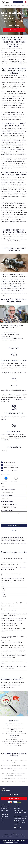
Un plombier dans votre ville (20, 810)
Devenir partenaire (5, 818)
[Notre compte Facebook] (17, 827)
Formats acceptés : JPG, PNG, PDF (8, 504)
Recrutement (17, 808)
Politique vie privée (22, 836)
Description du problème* (7, 510)
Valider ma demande (14, 525)
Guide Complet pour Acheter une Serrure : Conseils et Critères (14, 761)
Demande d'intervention (14, 798)
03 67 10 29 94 (14, 30)
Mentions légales (7, 834)
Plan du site (15, 836)
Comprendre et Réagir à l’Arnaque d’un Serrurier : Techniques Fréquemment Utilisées (14, 774)
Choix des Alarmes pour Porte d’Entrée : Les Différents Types (14, 769)
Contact (2, 822)
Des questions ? (4, 810)
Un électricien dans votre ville (20, 816)
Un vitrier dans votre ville (19, 820)
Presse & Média (4, 814)
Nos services (16, 824)
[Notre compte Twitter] (20, 827)
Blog (2, 812)
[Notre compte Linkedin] (15, 827)
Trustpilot (4, 450)
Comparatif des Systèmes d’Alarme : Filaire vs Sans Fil (14, 765)
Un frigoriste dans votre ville (20, 822)
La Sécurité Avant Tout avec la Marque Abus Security (14, 778)
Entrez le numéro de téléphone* (8, 489)
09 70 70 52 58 (19, 2)
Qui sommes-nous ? (5, 806)
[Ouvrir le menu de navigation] (25, 2)
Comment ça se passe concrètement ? (11, 603)
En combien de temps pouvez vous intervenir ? (13, 559)
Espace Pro (16, 806)
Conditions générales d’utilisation (17, 834)
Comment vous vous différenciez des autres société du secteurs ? (12, 637)
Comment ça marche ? (6, 808)
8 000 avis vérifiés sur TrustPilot (17, 743)
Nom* (2, 483)
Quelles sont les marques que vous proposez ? (12, 574)
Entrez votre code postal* (7, 495)
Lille (20, 77)
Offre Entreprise (4, 816)
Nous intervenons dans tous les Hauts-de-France (12, 662)
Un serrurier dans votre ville (20, 818)
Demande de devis (14, 25)
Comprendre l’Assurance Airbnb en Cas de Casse (14, 781)
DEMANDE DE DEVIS (14, 794)
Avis (2, 820)
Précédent (14, 530)
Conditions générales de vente (7, 836)
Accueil (5, 5)
